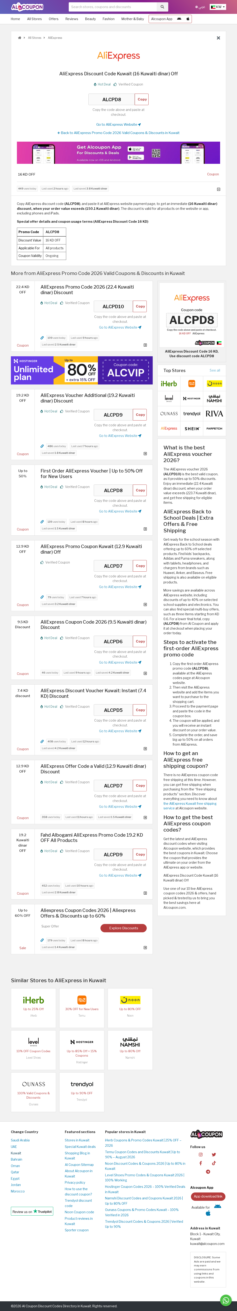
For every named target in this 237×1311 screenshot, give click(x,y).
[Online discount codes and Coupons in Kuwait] (19, 38)
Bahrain (16, 1159)
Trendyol (82, 1099)
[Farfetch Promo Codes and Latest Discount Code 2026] (214, 428)
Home (15, 19)
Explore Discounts (123, 928)
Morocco (18, 1191)
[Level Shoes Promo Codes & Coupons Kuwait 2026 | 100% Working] (33, 1042)
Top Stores (174, 370)
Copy (142, 99)
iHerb (33, 1015)
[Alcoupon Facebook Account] (200, 1163)
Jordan (16, 1185)
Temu (81, 1015)
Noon (130, 1015)
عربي (201, 7)
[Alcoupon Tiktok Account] (214, 1163)
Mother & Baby (133, 19)
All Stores (34, 19)
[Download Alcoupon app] (118, 153)
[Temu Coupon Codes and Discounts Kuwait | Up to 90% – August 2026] (82, 1000)
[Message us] (226, 1300)
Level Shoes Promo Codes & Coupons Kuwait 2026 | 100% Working (144, 1177)
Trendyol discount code (78, 1203)
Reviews (71, 19)
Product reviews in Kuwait (79, 1221)
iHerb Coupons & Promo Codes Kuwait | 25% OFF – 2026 (143, 1142)
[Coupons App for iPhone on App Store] (188, 19)
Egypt (15, 1178)
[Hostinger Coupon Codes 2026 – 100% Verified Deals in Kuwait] (82, 1042)
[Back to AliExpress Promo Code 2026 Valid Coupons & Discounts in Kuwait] (218, 38)
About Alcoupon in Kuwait (79, 1173)
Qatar (15, 1172)
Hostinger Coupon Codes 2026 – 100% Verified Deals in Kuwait (145, 1189)
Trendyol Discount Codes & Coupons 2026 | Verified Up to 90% (144, 1224)
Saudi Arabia (20, 1140)
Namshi (130, 1057)
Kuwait (16, 1153)
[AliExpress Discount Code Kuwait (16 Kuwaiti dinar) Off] (192, 315)
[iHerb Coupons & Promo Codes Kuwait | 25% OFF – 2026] (33, 1000)
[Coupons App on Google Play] (179, 19)
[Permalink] (42, 338)
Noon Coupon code (79, 1212)
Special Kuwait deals (80, 1147)
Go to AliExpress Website (117, 124)
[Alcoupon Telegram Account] (208, 1171)
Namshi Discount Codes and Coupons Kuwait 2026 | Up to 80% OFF (144, 1200)
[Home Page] (27, 7)
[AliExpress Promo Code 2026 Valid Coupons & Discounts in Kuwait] (169, 428)
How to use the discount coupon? (78, 1191)
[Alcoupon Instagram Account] (200, 1154)
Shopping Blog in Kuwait (77, 1155)
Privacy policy (75, 1182)
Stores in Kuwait (77, 1140)
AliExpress (54, 38)
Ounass (33, 1104)
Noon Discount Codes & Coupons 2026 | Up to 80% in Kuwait (145, 1166)
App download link (208, 1196)
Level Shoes (33, 1057)
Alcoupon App (161, 19)
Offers (54, 19)
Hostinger (82, 1062)
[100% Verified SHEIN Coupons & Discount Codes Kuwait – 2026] (192, 428)
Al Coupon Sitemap (79, 1165)
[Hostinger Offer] (82, 370)
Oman (15, 1166)
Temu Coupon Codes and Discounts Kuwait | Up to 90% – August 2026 (142, 1154)
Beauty (90, 19)
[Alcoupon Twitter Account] (214, 1154)
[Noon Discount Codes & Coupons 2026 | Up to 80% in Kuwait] (130, 1000)
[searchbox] (113, 7)
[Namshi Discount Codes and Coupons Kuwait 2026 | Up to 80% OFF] (130, 1042)
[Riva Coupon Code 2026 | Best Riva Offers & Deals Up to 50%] (214, 413)
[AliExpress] (118, 56)
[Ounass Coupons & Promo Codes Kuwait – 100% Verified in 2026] (33, 1084)
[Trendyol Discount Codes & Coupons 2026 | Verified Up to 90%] (82, 1084)
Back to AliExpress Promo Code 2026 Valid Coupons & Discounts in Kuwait (120, 133)
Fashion (109, 19)
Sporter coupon (77, 1230)
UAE (14, 1147)
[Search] (162, 7)
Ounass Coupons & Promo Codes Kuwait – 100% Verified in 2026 (142, 1212)
